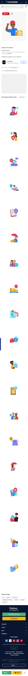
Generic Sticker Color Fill (11, 70)
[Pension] (14, 415)
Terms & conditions (10, 651)
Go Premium (14, 618)
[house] (14, 161)
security (8, 597)
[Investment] (14, 237)
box (3, 597)
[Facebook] (6, 640)
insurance (4, 602)
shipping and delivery (7, 599)
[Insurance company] (14, 187)
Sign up (14, 648)
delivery (16, 599)
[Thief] (14, 517)
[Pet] (14, 441)
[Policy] (14, 212)
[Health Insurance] (14, 136)
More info (9, 53)
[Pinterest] (14, 640)
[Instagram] (17, 640)
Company (4, 633)
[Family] (14, 263)
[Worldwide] (14, 568)
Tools (3, 627)
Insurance (13, 67)
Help (3, 630)
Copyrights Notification (18, 653)
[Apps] (14, 390)
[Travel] (14, 542)
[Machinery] (14, 339)
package (22, 599)
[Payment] (14, 491)
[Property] (14, 466)
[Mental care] (14, 364)
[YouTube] (21, 640)
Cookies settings (14, 655)
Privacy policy (19, 651)
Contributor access (14, 614)
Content (4, 624)
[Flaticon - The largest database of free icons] (12, 2)
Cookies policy (8, 653)
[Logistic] (14, 288)
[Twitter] (10, 640)
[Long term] (14, 314)
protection (14, 597)
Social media (14, 637)
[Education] (14, 111)
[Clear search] (18, 6)
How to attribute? (17, 56)
